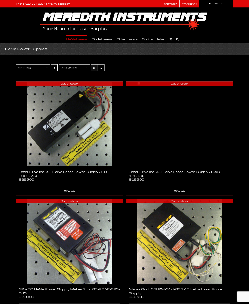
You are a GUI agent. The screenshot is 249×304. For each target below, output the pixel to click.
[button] (177, 39)
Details (70, 191)
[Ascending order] (54, 67)
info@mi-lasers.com (59, 3)
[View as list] (101, 68)
